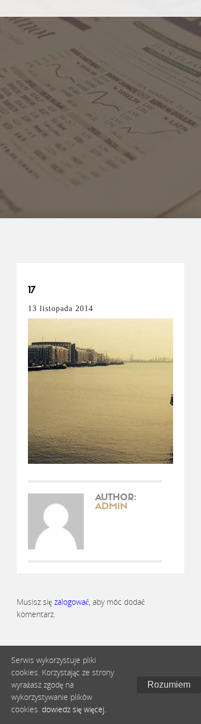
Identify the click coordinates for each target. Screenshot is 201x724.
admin (111, 506)
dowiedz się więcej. (74, 709)
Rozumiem (168, 684)
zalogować (71, 601)
